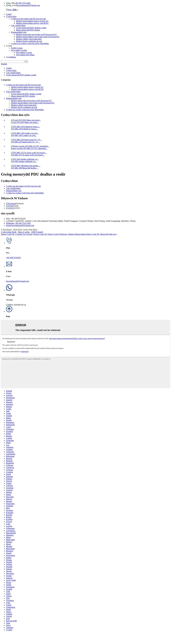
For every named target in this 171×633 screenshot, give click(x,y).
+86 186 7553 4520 (22, 3)
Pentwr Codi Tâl (7, 234)
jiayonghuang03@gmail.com (28, 5)
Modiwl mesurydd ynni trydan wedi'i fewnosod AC (36, 34)
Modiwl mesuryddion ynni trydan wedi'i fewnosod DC (37, 37)
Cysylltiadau (11, 57)
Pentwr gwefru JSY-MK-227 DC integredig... (29, 148)
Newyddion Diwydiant (25, 55)
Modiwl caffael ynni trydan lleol (28, 39)
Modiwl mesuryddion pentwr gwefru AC (32, 21)
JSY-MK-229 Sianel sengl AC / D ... (25, 142)
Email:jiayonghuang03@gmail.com (20, 225)
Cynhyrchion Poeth (8, 232)
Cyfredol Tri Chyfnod (23, 234)
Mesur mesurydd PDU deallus (28, 30)
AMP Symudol (37, 232)
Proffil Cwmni (16, 48)
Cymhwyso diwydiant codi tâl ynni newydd (28, 19)
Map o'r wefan (24, 232)
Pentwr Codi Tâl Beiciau (57, 234)
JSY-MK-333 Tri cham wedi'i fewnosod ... (28, 155)
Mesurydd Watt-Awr (108, 234)
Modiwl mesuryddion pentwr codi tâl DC (32, 23)
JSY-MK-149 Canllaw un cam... (24, 135)
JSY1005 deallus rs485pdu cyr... (24, 161)
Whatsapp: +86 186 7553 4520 (18, 223)
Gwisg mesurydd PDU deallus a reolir (31, 28)
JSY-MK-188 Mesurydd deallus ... (24, 168)
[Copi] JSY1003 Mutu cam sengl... (25, 122)
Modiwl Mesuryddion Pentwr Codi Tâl (83, 234)
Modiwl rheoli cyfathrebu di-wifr (29, 41)
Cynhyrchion (11, 16)
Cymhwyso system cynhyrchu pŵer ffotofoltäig (30, 43)
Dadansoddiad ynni (18, 32)
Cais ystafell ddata (18, 25)
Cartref (9, 14)
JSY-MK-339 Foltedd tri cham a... (24, 129)
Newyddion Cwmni (19, 50)
